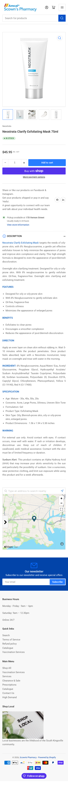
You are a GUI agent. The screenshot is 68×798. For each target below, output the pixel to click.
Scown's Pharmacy (28, 757)
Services (6, 676)
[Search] (62, 18)
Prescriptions (9, 684)
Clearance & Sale (11, 680)
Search (6, 635)
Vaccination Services (13, 652)
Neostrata (6, 126)
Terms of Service (11, 639)
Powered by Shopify (47, 757)
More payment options (34, 177)
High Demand (9, 697)
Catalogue (7, 648)
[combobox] (34, 18)
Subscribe (57, 581)
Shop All (6, 668)
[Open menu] (62, 7)
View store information (18, 225)
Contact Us (8, 693)
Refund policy (9, 643)
